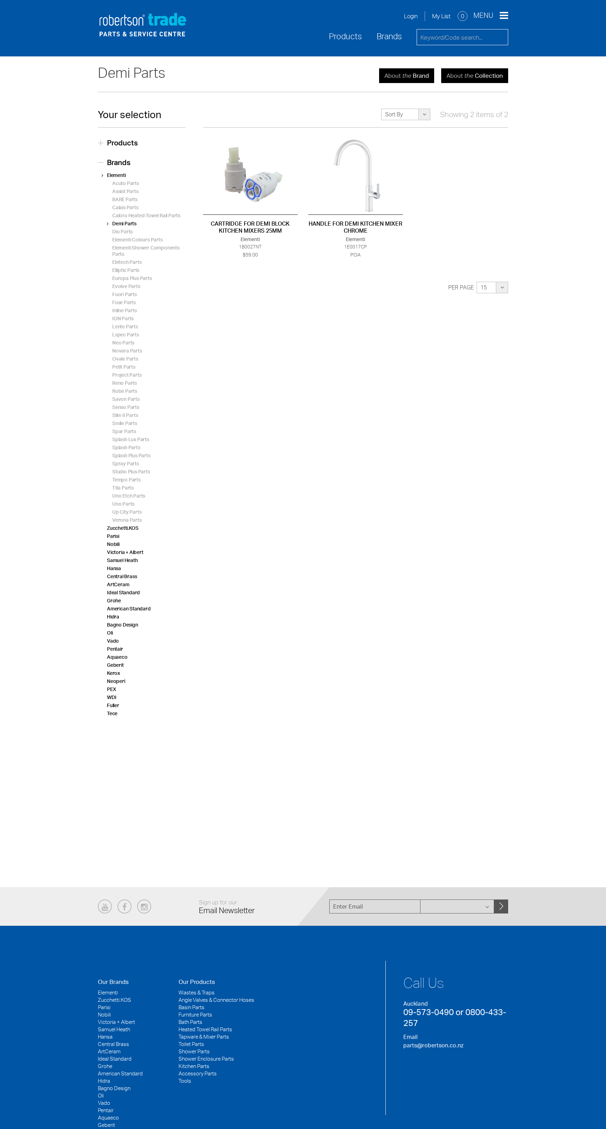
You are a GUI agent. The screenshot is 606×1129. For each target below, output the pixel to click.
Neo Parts (123, 342)
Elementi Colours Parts (137, 239)
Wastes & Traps (197, 992)
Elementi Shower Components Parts (146, 251)
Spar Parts (124, 431)
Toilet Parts (191, 1044)
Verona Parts (127, 520)
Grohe (114, 600)
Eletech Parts (126, 262)
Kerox (113, 673)
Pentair (115, 649)
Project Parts (126, 375)
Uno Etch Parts (128, 496)
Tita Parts (123, 488)
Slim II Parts (125, 415)
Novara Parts (127, 351)
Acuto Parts (125, 183)
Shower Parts (194, 1051)
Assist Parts (125, 191)
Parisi (113, 536)
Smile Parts (124, 423)
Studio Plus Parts (131, 471)
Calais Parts (125, 207)
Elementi (116, 175)
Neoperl (116, 681)
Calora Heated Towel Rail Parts (146, 215)
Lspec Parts (125, 334)
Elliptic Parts (125, 270)
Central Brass (122, 576)
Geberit (115, 665)
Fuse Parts (124, 302)
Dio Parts (122, 231)
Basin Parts (191, 1007)
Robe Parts (124, 391)
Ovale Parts (125, 359)
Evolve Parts (126, 286)
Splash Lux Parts (130, 439)
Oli (110, 633)
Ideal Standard (123, 592)
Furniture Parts (195, 1014)
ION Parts (123, 318)
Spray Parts (125, 463)
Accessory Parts (198, 1073)
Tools (185, 1080)
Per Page (461, 287)
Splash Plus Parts (131, 455)
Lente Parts (125, 326)
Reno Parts (124, 383)
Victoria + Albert (125, 552)
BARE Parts (124, 199)
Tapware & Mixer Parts (204, 1036)
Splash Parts (126, 447)
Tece (112, 713)
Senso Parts (125, 407)
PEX (111, 689)
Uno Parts (123, 504)
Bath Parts (190, 1022)
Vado (113, 641)
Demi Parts (124, 223)
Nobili (113, 544)
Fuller (113, 705)
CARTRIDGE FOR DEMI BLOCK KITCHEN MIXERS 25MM (250, 227)
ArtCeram (118, 584)
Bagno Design (122, 625)
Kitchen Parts (194, 1066)
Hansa (114, 568)
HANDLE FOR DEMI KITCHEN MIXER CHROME (355, 227)
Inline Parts (124, 310)
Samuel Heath (122, 560)
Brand (406, 75)
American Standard (129, 608)
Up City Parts (126, 512)
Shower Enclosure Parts (206, 1058)
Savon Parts (126, 399)
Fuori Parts (124, 294)
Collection (474, 75)
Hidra (113, 617)
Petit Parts (123, 367)
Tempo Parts (126, 480)
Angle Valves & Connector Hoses (216, 1000)
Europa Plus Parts (132, 278)
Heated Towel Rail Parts (205, 1029)
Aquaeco (117, 657)
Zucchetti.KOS (122, 528)
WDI (111, 697)
